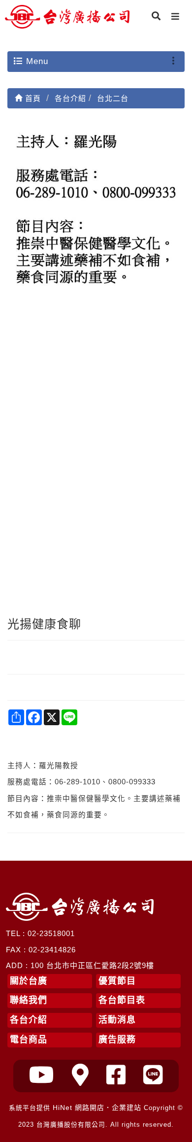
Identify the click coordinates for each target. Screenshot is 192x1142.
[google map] (80, 1075)
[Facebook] (116, 1075)
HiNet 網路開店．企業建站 (97, 1107)
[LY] (153, 1075)
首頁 (32, 98)
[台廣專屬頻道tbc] (42, 1075)
